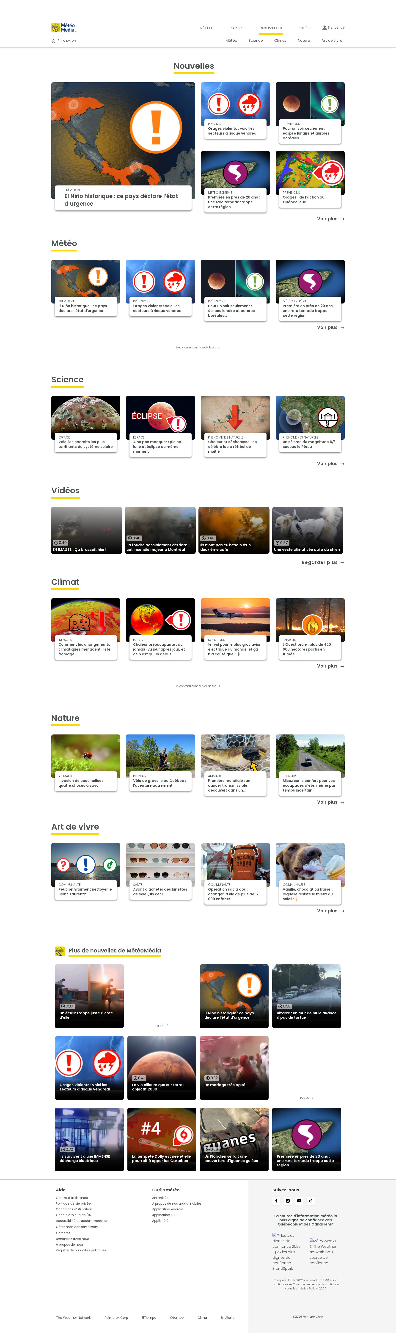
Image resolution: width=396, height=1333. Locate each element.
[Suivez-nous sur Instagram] (288, 1201)
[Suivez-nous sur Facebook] (276, 1201)
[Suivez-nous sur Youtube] (299, 1201)
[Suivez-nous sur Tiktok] (310, 1201)
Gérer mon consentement (77, 1227)
